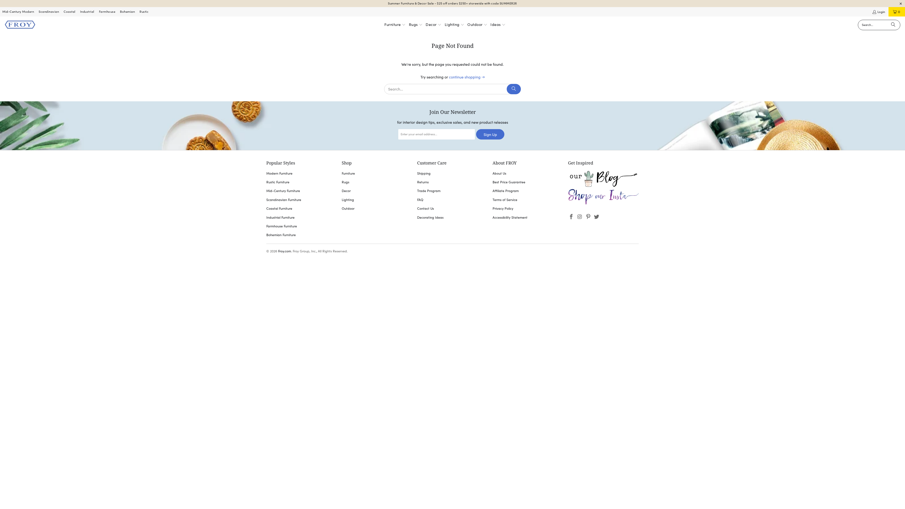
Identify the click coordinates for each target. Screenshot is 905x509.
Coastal (69, 12)
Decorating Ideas (430, 217)
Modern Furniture (279, 173)
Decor (346, 191)
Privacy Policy (503, 208)
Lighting (348, 200)
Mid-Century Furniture (283, 191)
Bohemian (127, 12)
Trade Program (428, 191)
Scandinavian (49, 12)
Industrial (87, 12)
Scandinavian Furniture (283, 200)
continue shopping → (467, 77)
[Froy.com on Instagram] (580, 217)
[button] (395, 25)
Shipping (424, 173)
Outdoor (348, 208)
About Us (499, 173)
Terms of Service (505, 200)
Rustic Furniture (277, 182)
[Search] (893, 25)
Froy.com (284, 251)
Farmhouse (107, 12)
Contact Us (425, 208)
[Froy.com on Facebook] (571, 217)
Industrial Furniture (280, 217)
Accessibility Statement (510, 217)
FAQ (420, 200)
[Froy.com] (20, 25)
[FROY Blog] (603, 186)
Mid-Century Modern (18, 12)
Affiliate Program (506, 191)
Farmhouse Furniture (281, 226)
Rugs (345, 182)
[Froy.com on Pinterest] (588, 217)
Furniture (348, 173)
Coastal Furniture (279, 208)
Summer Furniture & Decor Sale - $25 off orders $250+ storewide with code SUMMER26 (452, 3)
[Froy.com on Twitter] (596, 217)
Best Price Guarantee (509, 182)
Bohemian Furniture (281, 235)
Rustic (144, 12)
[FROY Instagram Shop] (603, 203)
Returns (423, 182)
